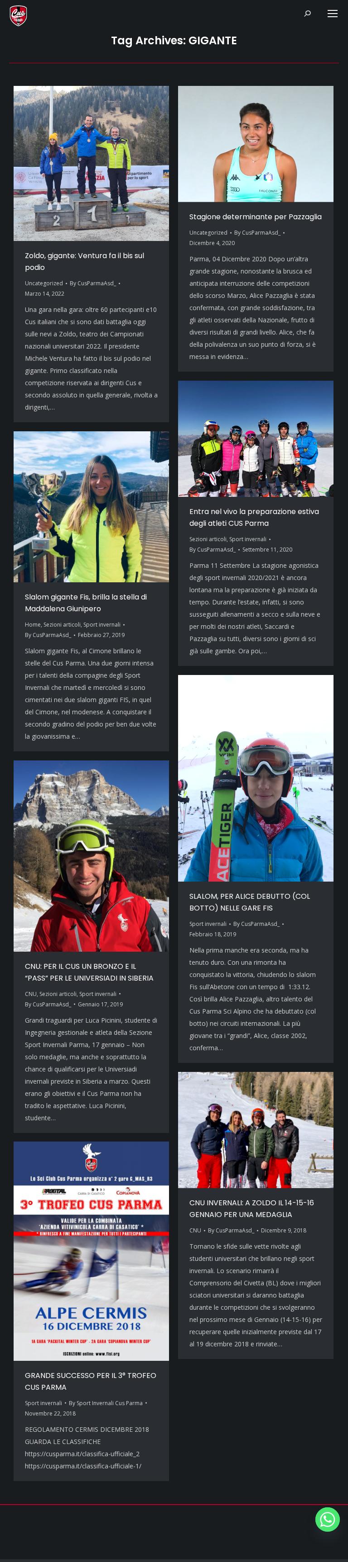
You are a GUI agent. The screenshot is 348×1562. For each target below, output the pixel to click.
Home (33, 624)
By (93, 283)
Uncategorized (44, 283)
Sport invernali (247, 539)
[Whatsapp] (327, 1519)
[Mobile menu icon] (332, 13)
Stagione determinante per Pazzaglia (255, 217)
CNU (31, 994)
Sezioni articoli (208, 539)
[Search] (307, 13)
